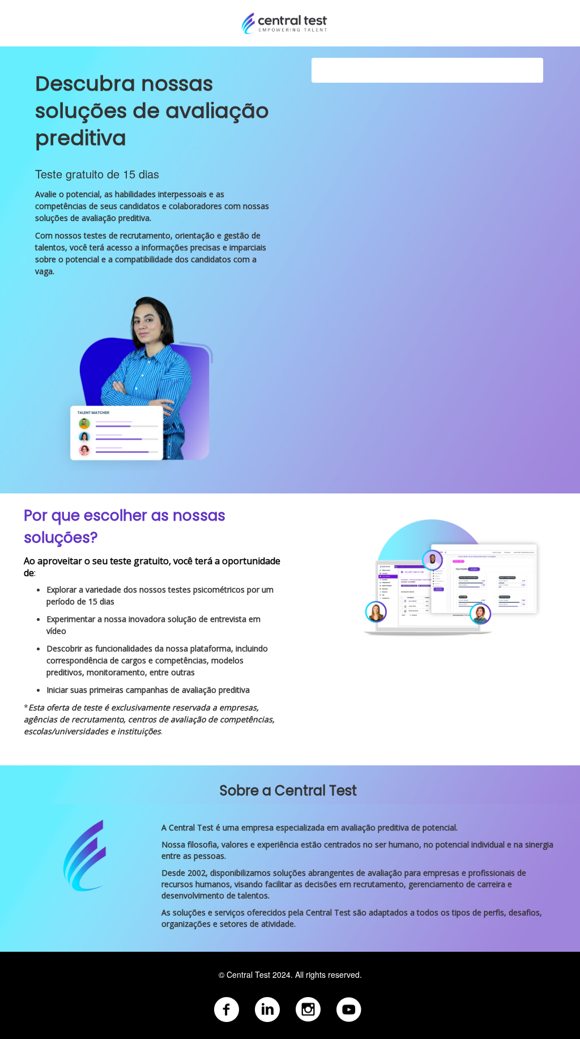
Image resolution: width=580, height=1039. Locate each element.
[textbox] (290, 998)
